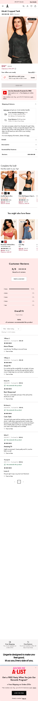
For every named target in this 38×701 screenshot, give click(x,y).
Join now (6, 110)
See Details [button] (33, 2)
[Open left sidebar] (3, 6)
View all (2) (31, 72)
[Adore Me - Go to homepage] (7, 6)
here (28, 136)
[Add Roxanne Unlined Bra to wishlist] (14, 221)
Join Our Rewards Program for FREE (19, 91)
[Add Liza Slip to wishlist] (32, 221)
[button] (10, 14)
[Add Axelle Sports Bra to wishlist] (14, 173)
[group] (19, 40)
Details (33, 77)
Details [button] (4, 98)
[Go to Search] (24, 6)
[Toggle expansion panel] (36, 104)
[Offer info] (15, 69)
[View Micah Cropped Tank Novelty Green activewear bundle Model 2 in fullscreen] (19, 40)
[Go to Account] (27, 6)
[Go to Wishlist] (31, 6)
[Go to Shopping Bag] (35, 6)
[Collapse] (35, 667)
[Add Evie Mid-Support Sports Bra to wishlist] (32, 173)
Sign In (24, 698)
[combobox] (11, 329)
